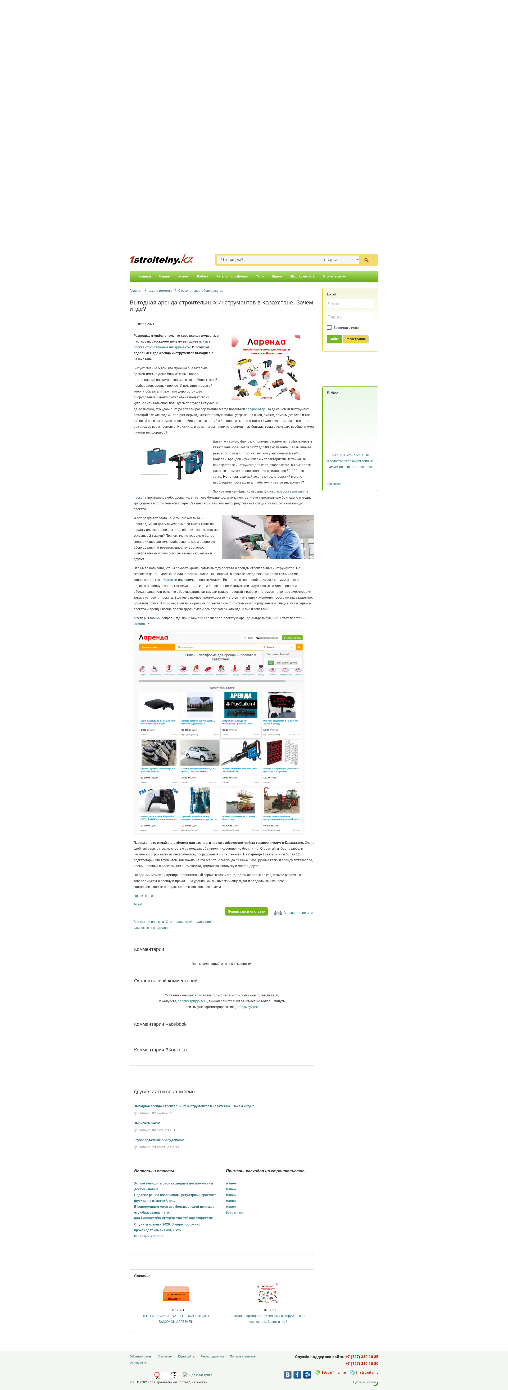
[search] (366, 260)
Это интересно (334, 276)
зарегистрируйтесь (192, 1001)
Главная (144, 276)
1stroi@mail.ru (333, 1372)
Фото (260, 276)
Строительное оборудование (201, 291)
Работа (202, 276)
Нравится (141, 896)
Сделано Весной (364, 1382)
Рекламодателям (212, 1356)
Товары (165, 276)
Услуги (183, 276)
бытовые (170, 580)
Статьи (142, 1276)
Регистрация (356, 339)
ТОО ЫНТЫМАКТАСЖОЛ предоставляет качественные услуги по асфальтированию (350, 460)
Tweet (138, 904)
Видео (277, 276)
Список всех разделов (150, 928)
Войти (334, 339)
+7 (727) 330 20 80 (362, 1363)
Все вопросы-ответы (148, 1236)
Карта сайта (186, 1356)
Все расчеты (234, 1212)
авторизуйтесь (248, 1007)
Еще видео (334, 483)
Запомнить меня (346, 328)
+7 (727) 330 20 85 (362, 1357)
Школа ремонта (302, 276)
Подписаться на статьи (246, 911)
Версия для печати (298, 913)
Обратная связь (141, 1356)
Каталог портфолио (232, 276)
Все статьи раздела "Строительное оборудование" (173, 922)
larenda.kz (141, 624)
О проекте (165, 1356)
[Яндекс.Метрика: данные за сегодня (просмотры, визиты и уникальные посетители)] (197, 1375)
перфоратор (255, 409)
